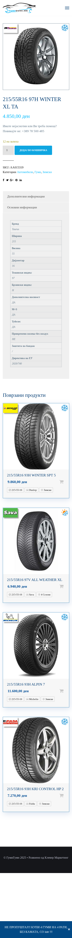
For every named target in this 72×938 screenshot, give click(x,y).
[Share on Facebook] (3, 180)
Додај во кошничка (33, 150)
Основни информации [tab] (22, 207)
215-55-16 (16, 490)
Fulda (32, 803)
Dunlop (33, 490)
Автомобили (25, 172)
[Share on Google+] (11, 180)
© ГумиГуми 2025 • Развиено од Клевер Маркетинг (36, 857)
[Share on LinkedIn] (21, 180)
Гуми (38, 172)
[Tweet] (7, 180)
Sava (31, 594)
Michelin (33, 699)
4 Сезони (45, 594)
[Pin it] (16, 180)
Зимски (47, 172)
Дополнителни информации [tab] (26, 196)
